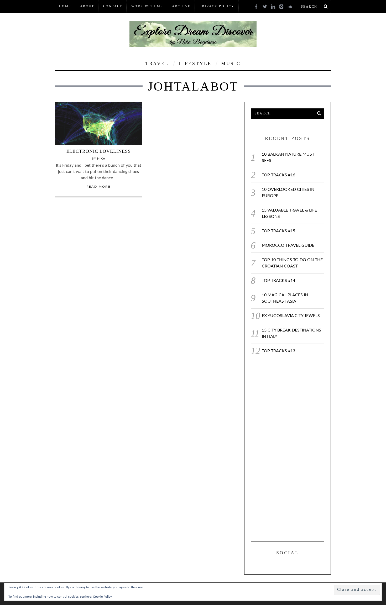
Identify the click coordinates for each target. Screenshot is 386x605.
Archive (181, 6)
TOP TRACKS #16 (278, 175)
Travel (157, 63)
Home (65, 6)
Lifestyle (195, 63)
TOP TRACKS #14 (278, 280)
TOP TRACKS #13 (278, 351)
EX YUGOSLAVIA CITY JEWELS (291, 316)
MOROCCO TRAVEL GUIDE (288, 245)
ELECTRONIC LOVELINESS (98, 151)
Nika (101, 158)
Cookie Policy (102, 596)
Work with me (147, 6)
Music (231, 63)
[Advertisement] (290, 453)
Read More (98, 186)
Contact (112, 6)
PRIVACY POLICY (217, 6)
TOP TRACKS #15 (278, 231)
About (87, 6)
